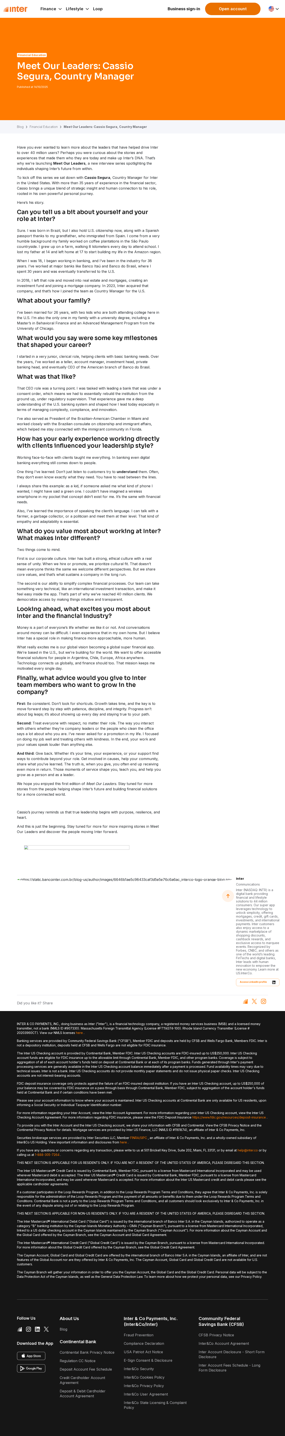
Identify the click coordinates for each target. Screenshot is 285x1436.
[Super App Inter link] (19, 1329)
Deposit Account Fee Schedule (86, 1369)
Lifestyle (74, 8)
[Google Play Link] (31, 1368)
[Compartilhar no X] (254, 1001)
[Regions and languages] (274, 9)
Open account (233, 8)
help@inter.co (248, 1150)
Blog (20, 127)
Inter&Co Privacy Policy (144, 1385)
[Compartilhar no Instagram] (263, 1001)
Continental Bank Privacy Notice (87, 1352)
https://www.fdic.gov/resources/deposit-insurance (229, 1117)
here (79, 1033)
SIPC (143, 1138)
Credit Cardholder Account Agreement (82, 1380)
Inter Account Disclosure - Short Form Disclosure (232, 1354)
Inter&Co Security (139, 1369)
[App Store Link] (31, 1355)
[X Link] (46, 1329)
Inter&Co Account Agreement (224, 1343)
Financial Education (44, 127)
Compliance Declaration (144, 1343)
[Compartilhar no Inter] (245, 1001)
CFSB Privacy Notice (216, 1335)
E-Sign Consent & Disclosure (148, 1360)
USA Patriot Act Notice (143, 1352)
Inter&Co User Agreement (146, 1394)
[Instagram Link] (28, 1329)
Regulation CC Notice (78, 1361)
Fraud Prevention (138, 1335)
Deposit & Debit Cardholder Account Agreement (83, 1393)
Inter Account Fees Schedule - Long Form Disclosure (229, 1367)
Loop (98, 8)
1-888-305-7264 (47, 1155)
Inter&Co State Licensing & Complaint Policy (155, 1405)
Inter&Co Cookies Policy (144, 1377)
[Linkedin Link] (37, 1329)
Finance (48, 8)
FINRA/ (135, 1138)
